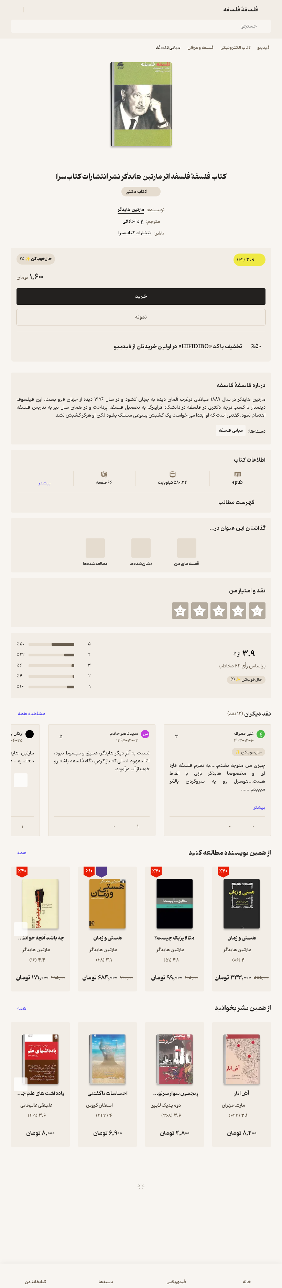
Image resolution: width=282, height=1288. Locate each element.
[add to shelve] (186, 548)
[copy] (23, 346)
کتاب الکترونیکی (235, 47)
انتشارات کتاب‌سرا (135, 233)
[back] (267, 9)
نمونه (141, 317)
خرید (141, 296)
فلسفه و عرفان (200, 47)
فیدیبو (263, 47)
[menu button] (15, 9)
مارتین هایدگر (131, 209)
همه (21, 853)
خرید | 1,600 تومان (141, 1279)
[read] (95, 548)
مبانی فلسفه (168, 47)
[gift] (141, 158)
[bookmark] (157, 158)
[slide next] (21, 780)
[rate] (257, 610)
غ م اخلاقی (132, 221)
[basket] (32, 9)
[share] (124, 158)
